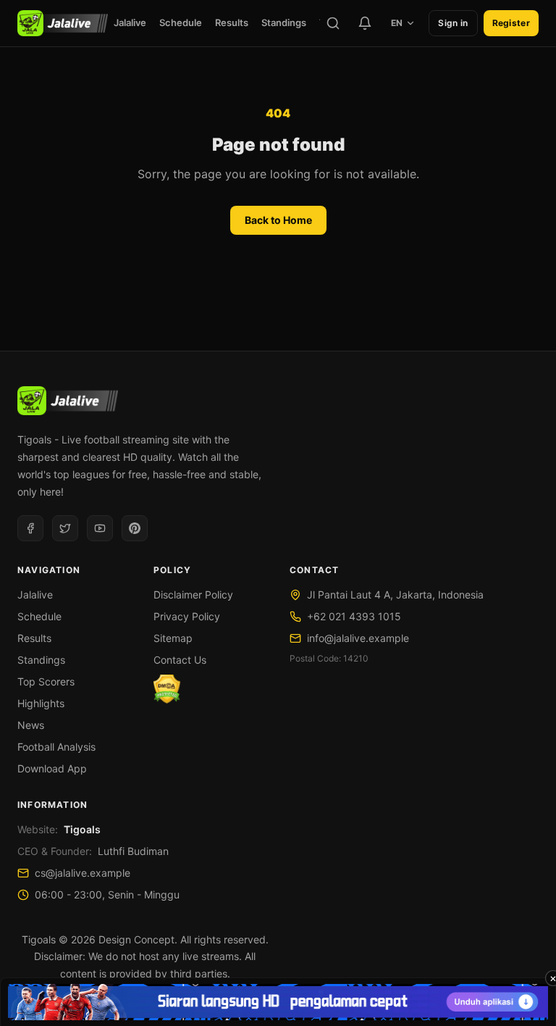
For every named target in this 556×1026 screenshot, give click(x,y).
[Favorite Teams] (365, 23)
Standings (283, 22)
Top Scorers (46, 681)
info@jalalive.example (358, 638)
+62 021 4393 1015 (354, 616)
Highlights (40, 703)
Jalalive (130, 22)
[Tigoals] (62, 23)
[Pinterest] (135, 528)
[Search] (333, 23)
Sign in (453, 22)
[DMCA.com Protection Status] (166, 689)
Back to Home (278, 220)
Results (231, 22)
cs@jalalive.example (82, 873)
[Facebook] (30, 528)
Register (511, 22)
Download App (52, 768)
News (30, 725)
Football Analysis (56, 747)
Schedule (180, 22)
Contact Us (179, 660)
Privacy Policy (186, 616)
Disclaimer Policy (193, 594)
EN (397, 22)
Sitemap (173, 638)
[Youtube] (100, 528)
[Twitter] (65, 528)
